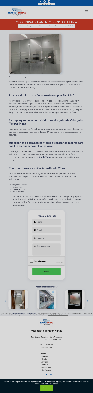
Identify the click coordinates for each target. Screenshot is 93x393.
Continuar (46, 388)
